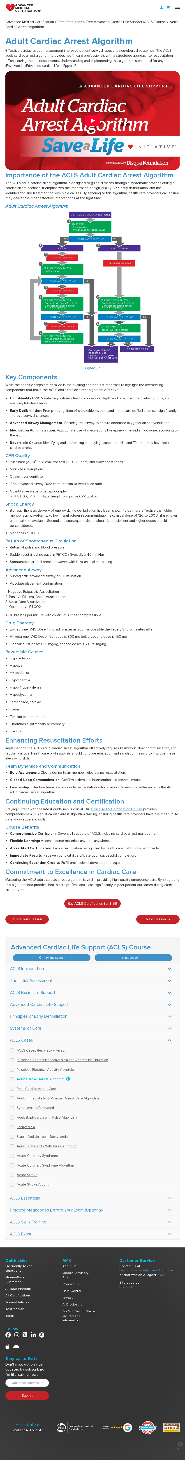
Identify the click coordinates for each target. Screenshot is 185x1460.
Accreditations (28, 1424)
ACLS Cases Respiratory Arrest (41, 1050)
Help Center (71, 1291)
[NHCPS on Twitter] (25, 1336)
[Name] (177, 7)
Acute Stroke (27, 1175)
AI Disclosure (72, 1304)
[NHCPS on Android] (16, 1348)
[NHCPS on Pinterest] (41, 1336)
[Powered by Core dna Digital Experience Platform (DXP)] (178, 1448)
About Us (69, 1266)
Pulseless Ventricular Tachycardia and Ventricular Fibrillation (62, 1060)
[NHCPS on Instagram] (16, 1336)
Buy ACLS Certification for (92, 903)
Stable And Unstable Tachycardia (42, 1136)
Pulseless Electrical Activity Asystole (45, 1069)
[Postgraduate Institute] (75, 1427)
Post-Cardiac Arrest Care (36, 1089)
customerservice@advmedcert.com (146, 1270)
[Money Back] (148, 1427)
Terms (10, 1316)
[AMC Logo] (25, 8)
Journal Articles (17, 1302)
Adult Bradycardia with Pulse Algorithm (47, 1117)
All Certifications (18, 1295)
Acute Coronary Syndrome (37, 1155)
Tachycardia (26, 1127)
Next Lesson (131, 958)
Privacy (67, 1298)
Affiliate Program (18, 1289)
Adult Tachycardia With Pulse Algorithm (47, 1146)
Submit (27, 1395)
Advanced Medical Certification (29, 22)
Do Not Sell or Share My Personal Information (78, 1315)
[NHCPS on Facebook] (8, 1336)
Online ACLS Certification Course (116, 809)
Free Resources (70, 22)
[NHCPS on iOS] (7, 1348)
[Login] (161, 8)
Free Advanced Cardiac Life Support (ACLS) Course (126, 22)
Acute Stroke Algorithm (35, 1184)
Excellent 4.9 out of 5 (27, 1430)
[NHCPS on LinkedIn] (33, 1336)
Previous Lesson (53, 958)
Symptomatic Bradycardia (36, 1108)
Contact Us (71, 1284)
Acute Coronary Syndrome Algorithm (45, 1165)
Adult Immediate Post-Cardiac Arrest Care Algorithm (58, 1098)
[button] (92, 120)
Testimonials (15, 1309)
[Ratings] (116, 1427)
